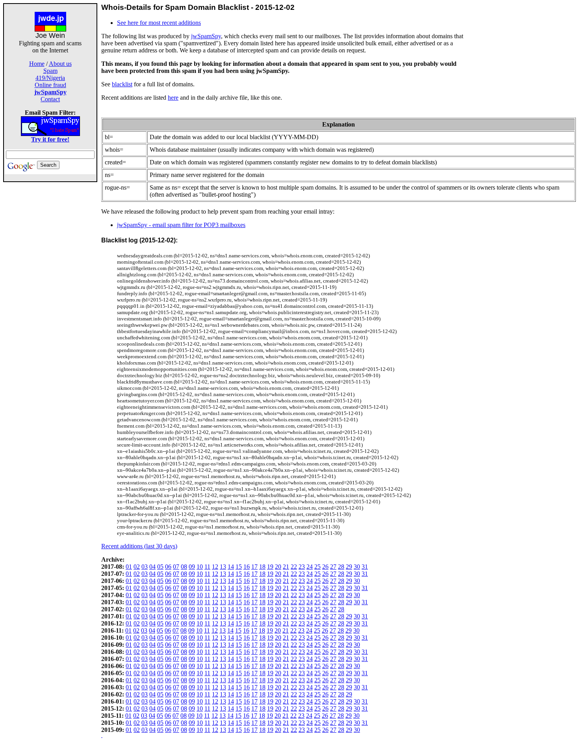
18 (262, 566)
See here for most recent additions (159, 22)
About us (60, 63)
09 (192, 566)
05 (160, 566)
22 (294, 566)
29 (349, 566)
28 (341, 566)
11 (207, 566)
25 (317, 566)
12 (215, 566)
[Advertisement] (50, 300)
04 (152, 566)
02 (137, 566)
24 (309, 566)
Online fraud (50, 85)
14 (231, 566)
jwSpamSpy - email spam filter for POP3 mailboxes (181, 225)
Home (37, 63)
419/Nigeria (50, 77)
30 (357, 566)
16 (246, 566)
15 (239, 566)
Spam (50, 70)
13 (223, 566)
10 (200, 566)
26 (325, 566)
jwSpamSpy (206, 36)
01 (129, 566)
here (173, 97)
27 (333, 566)
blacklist (122, 84)
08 (184, 566)
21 (286, 566)
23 (302, 566)
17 (254, 566)
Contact (50, 99)
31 (365, 566)
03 (144, 566)
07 (176, 566)
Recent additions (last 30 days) (139, 546)
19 (270, 566)
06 (168, 566)
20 (278, 566)
